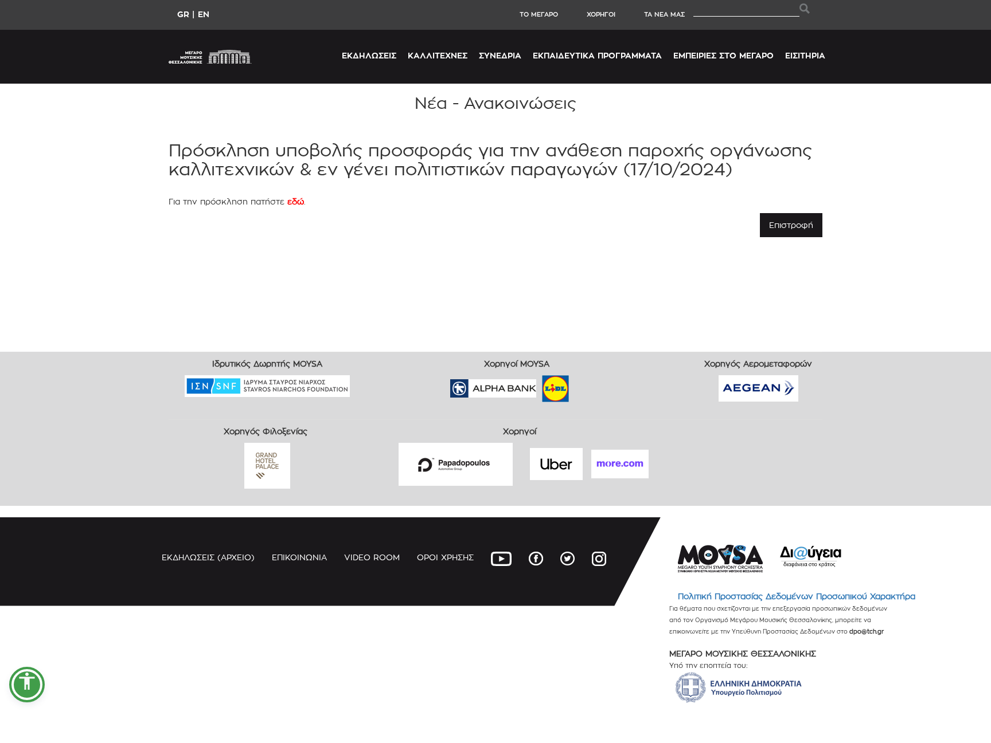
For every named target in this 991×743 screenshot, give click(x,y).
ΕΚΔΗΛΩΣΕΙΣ (369, 55)
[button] (26, 684)
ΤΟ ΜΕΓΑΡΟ (539, 14)
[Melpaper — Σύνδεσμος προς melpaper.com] (589, 384)
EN (203, 14)
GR (183, 14)
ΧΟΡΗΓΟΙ (601, 14)
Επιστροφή (791, 225)
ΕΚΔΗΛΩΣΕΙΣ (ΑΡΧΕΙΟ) (208, 557)
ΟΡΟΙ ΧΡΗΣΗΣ (445, 557)
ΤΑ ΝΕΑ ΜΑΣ (664, 14)
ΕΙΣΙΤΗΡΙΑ (805, 55)
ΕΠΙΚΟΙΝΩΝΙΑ (299, 557)
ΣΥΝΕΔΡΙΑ (500, 55)
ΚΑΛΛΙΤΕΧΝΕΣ (437, 55)
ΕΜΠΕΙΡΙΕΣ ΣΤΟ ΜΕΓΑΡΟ (723, 55)
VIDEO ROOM (372, 557)
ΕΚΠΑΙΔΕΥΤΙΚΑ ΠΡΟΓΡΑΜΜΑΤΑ (597, 55)
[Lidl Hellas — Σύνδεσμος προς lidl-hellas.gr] (539, 384)
